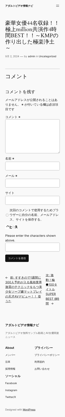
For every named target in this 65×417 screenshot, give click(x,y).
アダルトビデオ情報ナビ (19, 5)
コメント (12, 117)
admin (31, 56)
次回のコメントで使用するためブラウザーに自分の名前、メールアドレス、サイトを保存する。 (34, 214)
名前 (9, 158)
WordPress (29, 409)
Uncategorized (47, 56)
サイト (9, 193)
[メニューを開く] (57, 6)
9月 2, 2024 (12, 56)
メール (11, 176)
